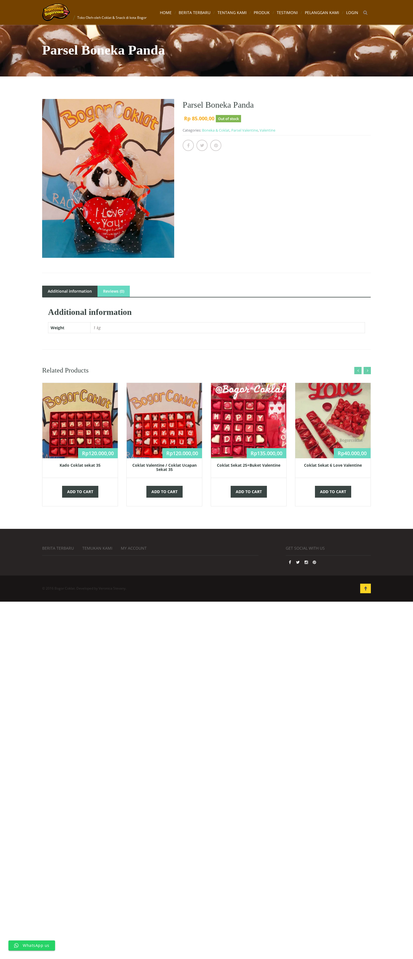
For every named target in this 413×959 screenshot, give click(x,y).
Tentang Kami (232, 12)
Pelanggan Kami (322, 12)
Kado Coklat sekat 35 (80, 465)
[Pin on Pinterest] (215, 145)
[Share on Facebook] (188, 145)
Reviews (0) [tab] (113, 291)
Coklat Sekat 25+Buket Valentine (248, 465)
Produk (262, 12)
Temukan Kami (97, 548)
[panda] (108, 178)
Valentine (267, 130)
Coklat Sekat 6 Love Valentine (333, 465)
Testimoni (287, 12)
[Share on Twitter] (202, 145)
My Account (134, 548)
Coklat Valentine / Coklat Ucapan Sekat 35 (164, 467)
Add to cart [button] (80, 491)
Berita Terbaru (194, 12)
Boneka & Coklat (216, 130)
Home (166, 12)
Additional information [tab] (70, 291)
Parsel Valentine (244, 130)
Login (352, 12)
